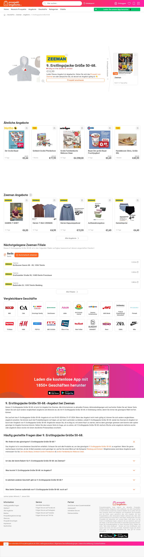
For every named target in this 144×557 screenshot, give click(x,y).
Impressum (7, 523)
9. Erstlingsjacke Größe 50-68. (100, 447)
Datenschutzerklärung (86, 543)
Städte (63, 9)
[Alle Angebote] (30, 195)
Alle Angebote (8, 510)
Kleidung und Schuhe (95, 449)
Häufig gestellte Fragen (11, 505)
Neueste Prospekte (18, 9)
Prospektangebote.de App (12, 516)
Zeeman (19, 15)
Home (6, 9)
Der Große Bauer (26, 452)
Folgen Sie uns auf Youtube (45, 513)
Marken (6, 513)
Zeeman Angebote (16, 195)
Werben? (7, 508)
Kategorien (53, 9)
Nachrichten (7, 526)
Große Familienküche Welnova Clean (70, 452)
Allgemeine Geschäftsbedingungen (66, 543)
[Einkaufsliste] (138, 3)
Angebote (32, 9)
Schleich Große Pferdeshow (44, 452)
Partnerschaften (73, 513)
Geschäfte (42, 9)
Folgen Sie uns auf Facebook (45, 508)
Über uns (7, 518)
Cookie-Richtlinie (99, 543)
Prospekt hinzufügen (10, 521)
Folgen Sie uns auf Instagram (45, 510)
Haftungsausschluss (47, 543)
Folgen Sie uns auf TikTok (44, 515)
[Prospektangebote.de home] (13, 3)
